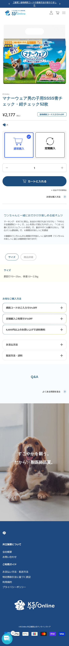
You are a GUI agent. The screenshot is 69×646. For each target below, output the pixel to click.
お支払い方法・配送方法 (15, 571)
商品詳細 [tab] (28, 257)
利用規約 (7, 582)
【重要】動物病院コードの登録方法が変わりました (34, 4)
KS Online (6, 94)
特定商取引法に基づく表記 (17, 577)
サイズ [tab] (11, 257)
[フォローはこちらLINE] (4, 533)
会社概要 (7, 551)
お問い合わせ (10, 556)
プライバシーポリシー (14, 587)
